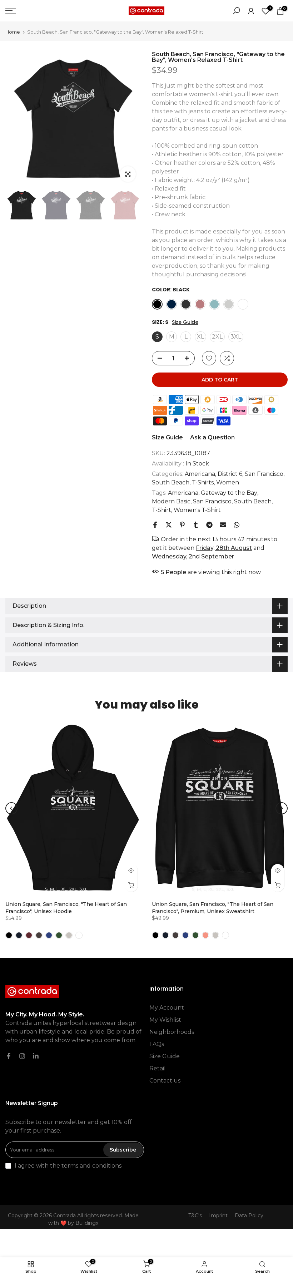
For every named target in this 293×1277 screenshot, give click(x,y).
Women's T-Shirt (197, 510)
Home (12, 32)
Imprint (218, 1215)
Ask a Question (212, 437)
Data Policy (249, 1215)
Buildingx (86, 1223)
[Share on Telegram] (209, 525)
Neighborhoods (171, 1032)
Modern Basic (171, 501)
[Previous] (11, 808)
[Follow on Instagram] (22, 1056)
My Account (166, 1007)
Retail (157, 1068)
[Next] (281, 808)
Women (227, 482)
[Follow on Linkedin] (36, 1056)
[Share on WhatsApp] (236, 525)
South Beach (170, 482)
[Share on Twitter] (168, 525)
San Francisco (264, 473)
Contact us (164, 1080)
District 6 (230, 473)
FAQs (156, 1044)
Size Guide (185, 322)
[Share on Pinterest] (182, 525)
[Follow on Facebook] (8, 1056)
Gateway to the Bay (229, 492)
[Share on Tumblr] (196, 525)
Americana (200, 473)
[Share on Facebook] (155, 525)
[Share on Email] (223, 525)
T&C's (195, 1215)
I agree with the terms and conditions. (69, 1165)
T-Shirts (203, 482)
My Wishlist (165, 1019)
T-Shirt (161, 510)
